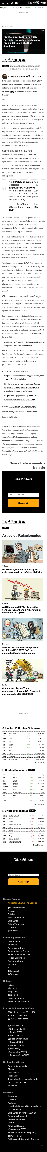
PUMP (4, 783)
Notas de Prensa (16, 917)
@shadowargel (37, 76)
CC (3, 780)
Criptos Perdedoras (16, 810)
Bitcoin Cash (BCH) (19, 1038)
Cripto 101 (12, 1122)
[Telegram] (20, 60)
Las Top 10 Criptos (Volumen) (22, 728)
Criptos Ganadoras (15, 770)
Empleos (12, 964)
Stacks (11, 833)
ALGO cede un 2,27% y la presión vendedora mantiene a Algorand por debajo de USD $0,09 (21, 610)
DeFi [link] (12, 91)
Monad (11, 818)
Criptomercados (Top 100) (22, 1012)
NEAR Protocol (17, 792)
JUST (10, 827)
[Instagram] (12, 60)
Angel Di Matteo (18, 76)
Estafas (4, 685)
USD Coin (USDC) (18, 1035)
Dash (14, 789)
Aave (14, 801)
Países (11, 985)
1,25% (31, 8)
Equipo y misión (15, 961)
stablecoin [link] (10, 319)
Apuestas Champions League (22, 902)
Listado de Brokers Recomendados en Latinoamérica (24, 1108)
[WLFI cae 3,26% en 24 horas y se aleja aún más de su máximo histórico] (22, 552)
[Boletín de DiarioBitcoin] (24, 60)
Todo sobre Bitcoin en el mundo (23, 1079)
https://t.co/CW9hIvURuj (22, 187)
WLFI (4, 841)
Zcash (10, 747)
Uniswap (15, 775)
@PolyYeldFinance (23, 182)
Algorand (5, 27)
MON (4, 818)
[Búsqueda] (9, 3)
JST (4, 827)
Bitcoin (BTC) (16, 1025)
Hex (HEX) (15, 1048)
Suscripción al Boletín (18, 1082)
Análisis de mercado (17, 1066)
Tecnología (13, 995)
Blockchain (5, 644)
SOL (4, 744)
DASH (4, 789)
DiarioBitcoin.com (39, 762)
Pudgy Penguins (13, 836)
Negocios (12, 991)
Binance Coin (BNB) (19, 1055)
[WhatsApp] (6, 60)
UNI (4, 775)
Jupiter (11, 821)
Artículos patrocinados (18, 1001)
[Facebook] (9, 60)
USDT (4, 733)
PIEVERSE (5, 786)
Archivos (12, 1103)
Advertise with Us (16, 948)
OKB (4, 798)
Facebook (14, 971)
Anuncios (12, 944)
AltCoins (5, 566)
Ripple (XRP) (16, 1032)
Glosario (12, 927)
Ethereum (11, 742)
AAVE (4, 801)
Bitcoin (11, 736)
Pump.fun (15, 783)
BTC (4, 736)
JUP (4, 821)
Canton (15, 780)
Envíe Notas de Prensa (18, 951)
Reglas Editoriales (16, 957)
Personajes (13, 1075)
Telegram (14, 974)
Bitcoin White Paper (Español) (22, 1132)
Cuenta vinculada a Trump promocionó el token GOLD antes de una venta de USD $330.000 (21, 691)
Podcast (13, 930)
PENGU (5, 836)
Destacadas (13, 1072)
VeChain (15, 778)
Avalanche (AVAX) (18, 1052)
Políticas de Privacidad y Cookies (23, 1139)
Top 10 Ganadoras (18, 1015)
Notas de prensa (16, 998)
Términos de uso (16, 1135)
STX (4, 833)
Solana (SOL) (16, 1042)
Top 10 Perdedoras (19, 1018)
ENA (4, 830)
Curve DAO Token (14, 838)
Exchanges (13, 920)
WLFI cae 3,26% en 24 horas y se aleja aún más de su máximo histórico (22, 571)
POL (4, 824)
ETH (4, 742)
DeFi (11, 27)
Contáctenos (14, 941)
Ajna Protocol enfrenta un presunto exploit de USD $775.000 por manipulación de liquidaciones (21, 650)
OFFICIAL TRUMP (14, 759)
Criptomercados (17, 907)
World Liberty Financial (15, 841)
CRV (4, 838)
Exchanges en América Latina (22, 1112)
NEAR (4, 792)
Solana (11, 744)
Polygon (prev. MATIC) (15, 824)
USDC (4, 739)
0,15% (11, 8)
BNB (4, 753)
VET (4, 778)
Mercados (12, 988)
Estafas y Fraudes (16, 1119)
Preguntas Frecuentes (18, 1116)
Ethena (11, 830)
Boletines (12, 1085)
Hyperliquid (12, 756)
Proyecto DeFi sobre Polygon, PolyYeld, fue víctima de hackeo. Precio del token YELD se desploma (21, 41)
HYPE (20, 8)
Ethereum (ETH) (18, 1029)
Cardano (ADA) (17, 1045)
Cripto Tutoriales (16, 924)
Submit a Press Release (19, 954)
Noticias (12, 911)
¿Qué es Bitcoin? (16, 1126)
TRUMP (5, 759)
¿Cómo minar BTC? (17, 1129)
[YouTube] (16, 60)
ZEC (40, 8)
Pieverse (15, 786)
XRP (4, 750)
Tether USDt (12, 733)
